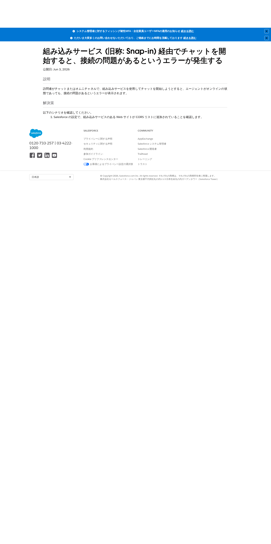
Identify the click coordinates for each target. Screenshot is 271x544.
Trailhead (143, 153)
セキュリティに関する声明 (98, 143)
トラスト (142, 164)
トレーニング (145, 159)
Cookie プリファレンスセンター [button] (101, 159)
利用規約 (88, 148)
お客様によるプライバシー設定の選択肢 (111, 164)
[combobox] (51, 177)
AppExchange (145, 138)
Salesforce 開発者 (147, 148)
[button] (51, 177)
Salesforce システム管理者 (152, 143)
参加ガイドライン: (93, 153)
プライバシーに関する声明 (98, 138)
